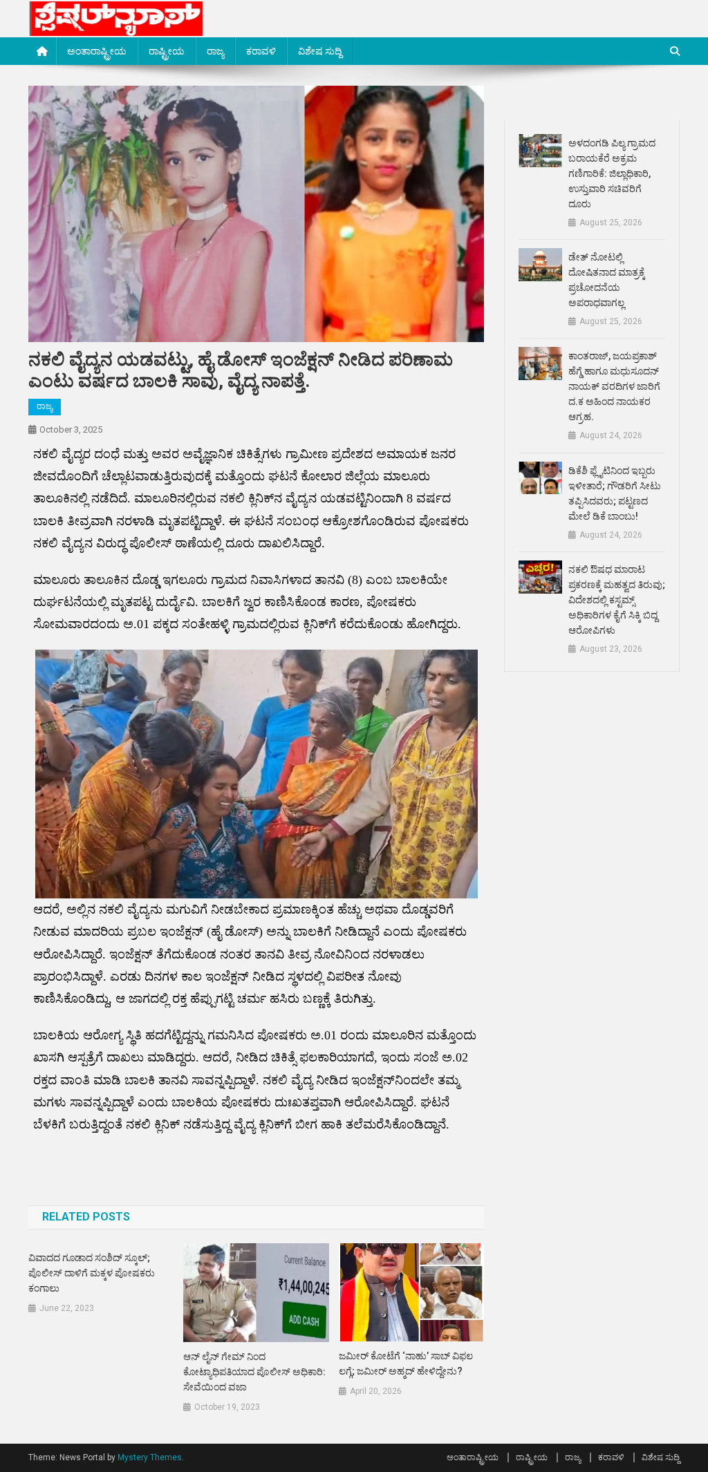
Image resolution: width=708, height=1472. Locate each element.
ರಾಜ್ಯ (215, 51)
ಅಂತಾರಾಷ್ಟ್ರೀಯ (97, 51)
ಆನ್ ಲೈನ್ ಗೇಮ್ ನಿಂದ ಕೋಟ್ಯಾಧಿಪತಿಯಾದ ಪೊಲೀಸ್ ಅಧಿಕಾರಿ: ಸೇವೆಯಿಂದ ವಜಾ (254, 1372)
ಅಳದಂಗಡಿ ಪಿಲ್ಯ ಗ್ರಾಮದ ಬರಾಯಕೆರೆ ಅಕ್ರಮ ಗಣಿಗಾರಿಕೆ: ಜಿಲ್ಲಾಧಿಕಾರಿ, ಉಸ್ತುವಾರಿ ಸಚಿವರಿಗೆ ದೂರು (611, 173)
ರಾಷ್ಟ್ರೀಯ (167, 51)
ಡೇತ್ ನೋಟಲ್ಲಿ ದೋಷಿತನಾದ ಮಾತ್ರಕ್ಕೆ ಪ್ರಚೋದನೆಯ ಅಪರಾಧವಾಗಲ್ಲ (606, 280)
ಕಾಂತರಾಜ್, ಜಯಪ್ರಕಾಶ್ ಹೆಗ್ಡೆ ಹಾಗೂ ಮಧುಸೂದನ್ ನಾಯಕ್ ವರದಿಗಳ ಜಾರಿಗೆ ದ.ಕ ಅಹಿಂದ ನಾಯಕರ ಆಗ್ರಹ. (614, 386)
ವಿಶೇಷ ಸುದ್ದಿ (320, 51)
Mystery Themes (150, 1457)
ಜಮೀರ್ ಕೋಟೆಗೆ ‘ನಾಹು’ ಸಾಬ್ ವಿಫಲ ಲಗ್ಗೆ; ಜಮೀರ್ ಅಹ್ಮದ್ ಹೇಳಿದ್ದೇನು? (406, 1363)
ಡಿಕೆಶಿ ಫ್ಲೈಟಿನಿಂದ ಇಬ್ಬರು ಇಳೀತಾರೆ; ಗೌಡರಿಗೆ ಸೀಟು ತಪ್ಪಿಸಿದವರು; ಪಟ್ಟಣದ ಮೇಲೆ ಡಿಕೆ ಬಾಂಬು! (614, 493)
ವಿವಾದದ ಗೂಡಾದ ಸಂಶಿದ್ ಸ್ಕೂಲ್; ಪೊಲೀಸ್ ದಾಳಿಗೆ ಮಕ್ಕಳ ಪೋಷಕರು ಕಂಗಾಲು (91, 1273)
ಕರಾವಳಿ (261, 51)
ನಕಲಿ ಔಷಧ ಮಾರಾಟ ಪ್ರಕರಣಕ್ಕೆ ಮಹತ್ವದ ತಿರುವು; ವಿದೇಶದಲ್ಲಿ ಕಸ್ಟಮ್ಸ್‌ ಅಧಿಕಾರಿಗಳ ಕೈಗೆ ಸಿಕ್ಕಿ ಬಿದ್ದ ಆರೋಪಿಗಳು (616, 600)
